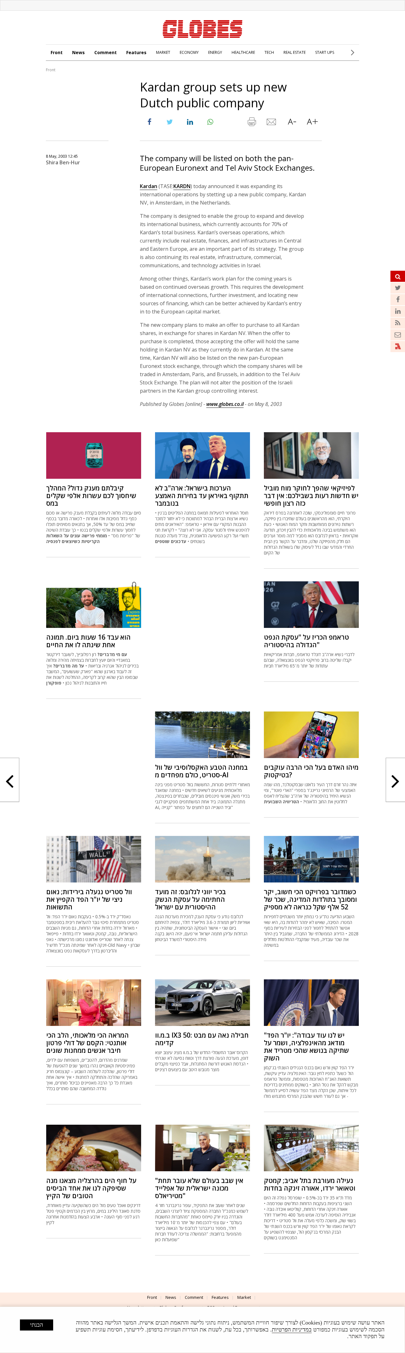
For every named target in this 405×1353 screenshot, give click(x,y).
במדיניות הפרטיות (292, 1329)
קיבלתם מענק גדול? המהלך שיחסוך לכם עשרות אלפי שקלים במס (91, 496)
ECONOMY (189, 52)
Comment (105, 52)
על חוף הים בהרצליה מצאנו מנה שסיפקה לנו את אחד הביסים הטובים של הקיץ (91, 1188)
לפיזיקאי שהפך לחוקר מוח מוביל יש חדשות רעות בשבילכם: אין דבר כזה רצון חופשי (311, 496)
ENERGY (215, 52)
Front (57, 52)
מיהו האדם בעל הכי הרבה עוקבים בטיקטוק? (311, 771)
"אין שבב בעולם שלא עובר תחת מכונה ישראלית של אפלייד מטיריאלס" (199, 1188)
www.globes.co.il (225, 404)
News (78, 52)
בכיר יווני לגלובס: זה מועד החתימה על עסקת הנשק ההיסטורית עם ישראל (190, 899)
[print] (251, 123)
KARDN (181, 186)
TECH (269, 52)
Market (244, 1297)
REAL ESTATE (295, 52)
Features (136, 52)
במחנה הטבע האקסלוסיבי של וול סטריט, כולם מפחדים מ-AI (201, 771)
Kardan (148, 186)
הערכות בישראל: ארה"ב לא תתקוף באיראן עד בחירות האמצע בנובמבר (201, 496)
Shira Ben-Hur (63, 162)
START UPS (324, 52)
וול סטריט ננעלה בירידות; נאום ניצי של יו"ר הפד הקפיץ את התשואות (89, 899)
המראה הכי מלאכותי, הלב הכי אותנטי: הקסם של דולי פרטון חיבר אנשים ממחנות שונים (87, 1043)
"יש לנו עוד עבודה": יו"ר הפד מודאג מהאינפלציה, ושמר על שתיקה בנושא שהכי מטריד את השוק (306, 1046)
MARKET (163, 52)
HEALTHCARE (243, 52)
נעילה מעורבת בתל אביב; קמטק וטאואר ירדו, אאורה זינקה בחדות (309, 1184)
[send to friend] (271, 123)
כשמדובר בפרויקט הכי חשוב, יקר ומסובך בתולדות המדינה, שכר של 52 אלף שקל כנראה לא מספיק (310, 899)
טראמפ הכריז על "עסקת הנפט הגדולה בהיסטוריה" (306, 641)
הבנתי (36, 1325)
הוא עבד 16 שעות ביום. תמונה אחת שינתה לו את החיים (88, 641)
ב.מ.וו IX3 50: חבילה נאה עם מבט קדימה (202, 1039)
